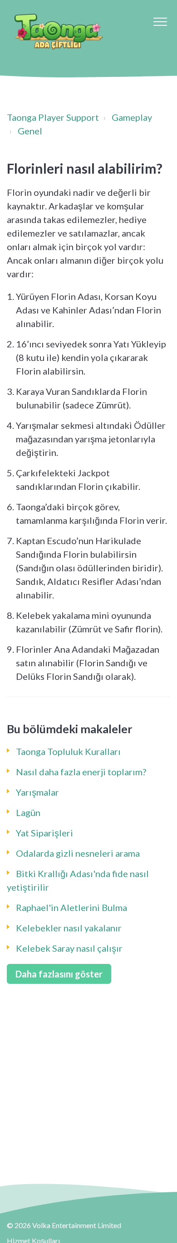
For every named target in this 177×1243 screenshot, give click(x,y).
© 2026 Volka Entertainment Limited (64, 1225)
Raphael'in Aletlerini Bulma (71, 907)
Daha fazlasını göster (59, 973)
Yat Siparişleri (44, 832)
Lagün (28, 812)
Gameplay (132, 117)
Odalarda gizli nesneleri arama (78, 853)
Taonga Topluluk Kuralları (68, 751)
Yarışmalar (37, 792)
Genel (30, 130)
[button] (160, 21)
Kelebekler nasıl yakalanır (69, 927)
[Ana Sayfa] (58, 32)
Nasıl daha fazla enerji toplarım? (81, 771)
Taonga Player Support (53, 117)
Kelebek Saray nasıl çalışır (69, 948)
